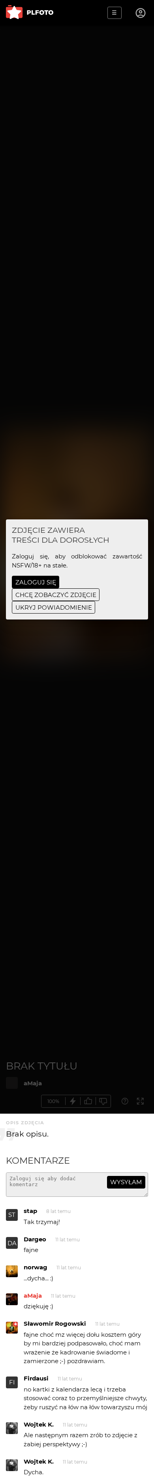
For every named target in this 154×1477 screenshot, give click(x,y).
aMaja (33, 1295)
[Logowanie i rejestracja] (140, 13)
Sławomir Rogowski (55, 1323)
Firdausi (36, 1378)
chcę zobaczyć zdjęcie (55, 595)
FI (12, 1382)
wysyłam (126, 1182)
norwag (35, 1267)
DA (12, 1243)
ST (11, 1214)
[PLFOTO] (29, 13)
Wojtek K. (39, 1424)
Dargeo (35, 1239)
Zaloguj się (35, 582)
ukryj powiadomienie (53, 607)
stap (30, 1211)
